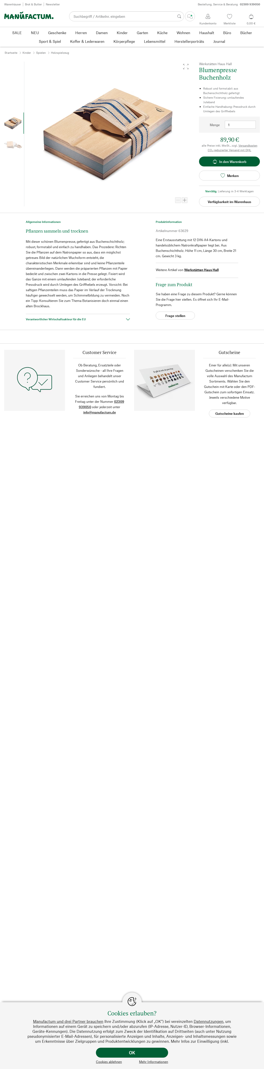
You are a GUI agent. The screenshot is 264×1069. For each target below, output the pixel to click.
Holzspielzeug (60, 52)
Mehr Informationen (153, 1062)
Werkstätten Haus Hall (201, 270)
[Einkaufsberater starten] (190, 16)
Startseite (11, 52)
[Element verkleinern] (178, 200)
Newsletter (53, 4)
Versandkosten (247, 145)
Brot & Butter (33, 4)
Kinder (26, 52)
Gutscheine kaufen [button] (229, 413)
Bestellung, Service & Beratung (229, 4)
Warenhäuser (12, 4)
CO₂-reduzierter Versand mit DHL (229, 150)
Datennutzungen (208, 1021)
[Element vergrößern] (184, 200)
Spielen (41, 52)
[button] (186, 67)
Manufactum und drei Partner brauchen (68, 1021)
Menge (215, 125)
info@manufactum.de (99, 412)
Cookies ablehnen (109, 1062)
